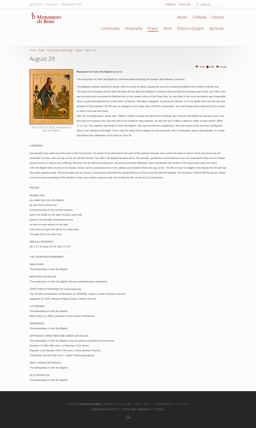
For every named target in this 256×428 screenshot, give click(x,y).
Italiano (171, 4)
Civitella (199, 17)
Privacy (160, 409)
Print (202, 66)
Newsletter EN (71, 4)
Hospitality (133, 28)
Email (223, 66)
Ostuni (218, 17)
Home (33, 50)
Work (168, 28)
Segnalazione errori (105, 409)
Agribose (216, 28)
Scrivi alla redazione (137, 409)
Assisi (182, 17)
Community (110, 28)
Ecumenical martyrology (60, 50)
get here (35, 4)
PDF (212, 66)
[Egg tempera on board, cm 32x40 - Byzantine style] (51, 96)
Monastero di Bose (91, 404)
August (78, 50)
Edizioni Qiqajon (190, 28)
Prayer (153, 28)
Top (128, 417)
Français (185, 4)
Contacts (51, 4)
